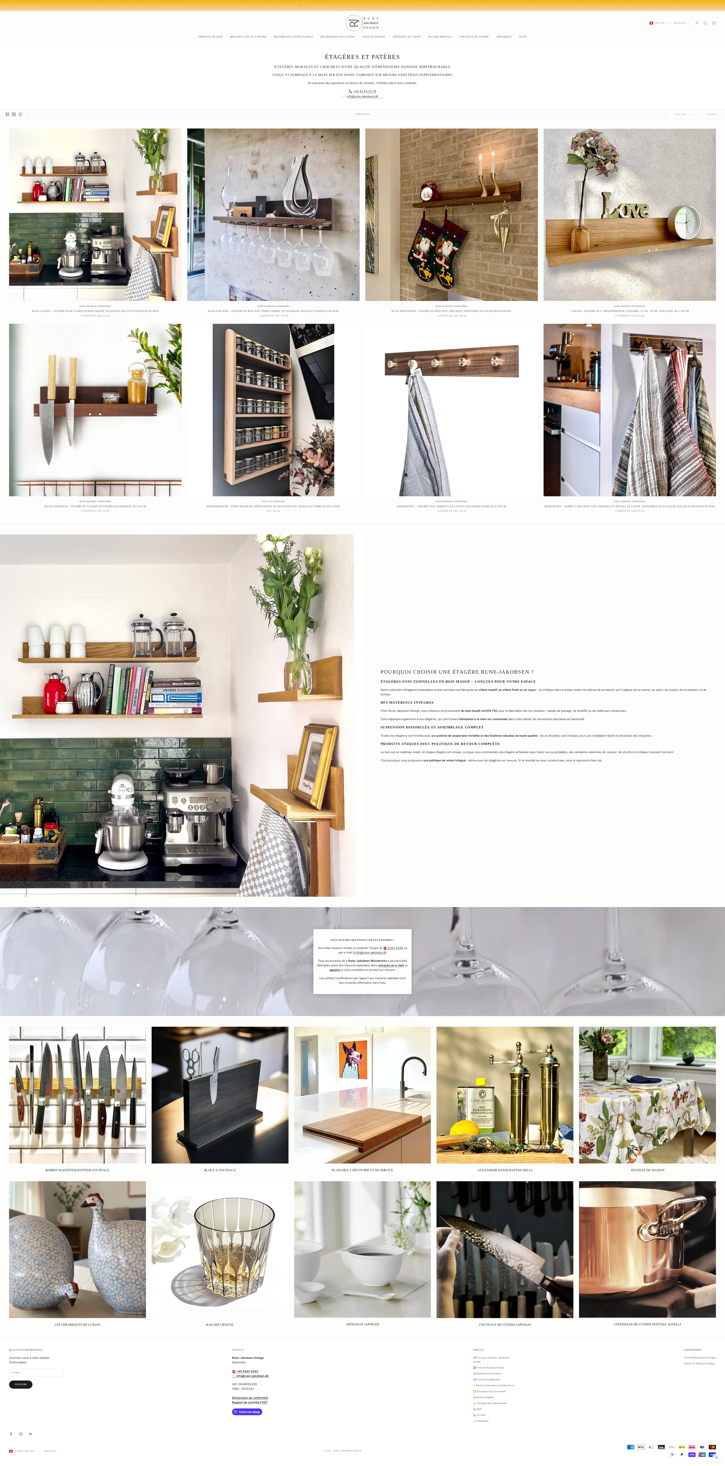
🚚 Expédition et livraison (487, 1373)
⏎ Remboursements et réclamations (493, 1385)
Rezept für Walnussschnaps (699, 1363)
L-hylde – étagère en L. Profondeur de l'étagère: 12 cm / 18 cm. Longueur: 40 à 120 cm (629, 311)
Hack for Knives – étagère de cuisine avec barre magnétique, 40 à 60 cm (95, 506)
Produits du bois (210, 36)
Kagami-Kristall (440, 36)
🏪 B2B (477, 1409)
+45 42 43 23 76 (364, 91)
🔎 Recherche (480, 1421)
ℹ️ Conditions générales (486, 1379)
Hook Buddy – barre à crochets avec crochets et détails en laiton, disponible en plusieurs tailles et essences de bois (630, 506)
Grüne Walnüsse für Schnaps (700, 1357)
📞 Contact (479, 1415)
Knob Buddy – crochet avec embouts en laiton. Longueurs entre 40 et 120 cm (451, 506)
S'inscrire (21, 1384)
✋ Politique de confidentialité (489, 1403)
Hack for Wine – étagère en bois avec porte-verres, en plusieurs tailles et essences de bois (273, 311)
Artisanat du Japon (406, 36)
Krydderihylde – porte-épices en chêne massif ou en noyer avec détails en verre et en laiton (273, 506)
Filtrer (711, 114)
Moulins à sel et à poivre (248, 36)
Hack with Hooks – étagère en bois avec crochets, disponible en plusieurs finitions (451, 311)
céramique (504, 36)
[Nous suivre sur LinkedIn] (30, 1434)
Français (679, 23)
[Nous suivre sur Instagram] (21, 1434)
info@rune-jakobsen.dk (362, 96)
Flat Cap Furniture (273, 501)
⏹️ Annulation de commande (489, 1391)
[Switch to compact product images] (20, 114)
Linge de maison (373, 36)
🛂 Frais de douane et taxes (488, 1367)
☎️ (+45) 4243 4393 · (396, 3)
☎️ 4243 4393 (393, 948)
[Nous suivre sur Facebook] (11, 1434)
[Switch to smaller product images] (13, 114)
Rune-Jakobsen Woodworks (95, 306)
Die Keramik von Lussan (337, 36)
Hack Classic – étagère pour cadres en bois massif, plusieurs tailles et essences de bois (95, 311)
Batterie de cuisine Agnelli (293, 36)
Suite (523, 36)
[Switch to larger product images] (7, 114)
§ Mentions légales (483, 1397)
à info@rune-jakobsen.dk (369, 952)
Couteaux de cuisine (474, 36)
